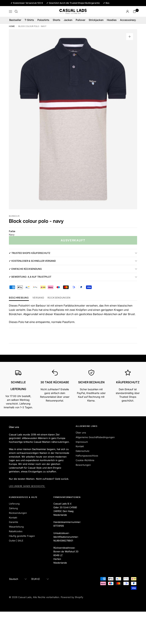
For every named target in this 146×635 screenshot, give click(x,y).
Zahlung (13, 508)
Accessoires (127, 19)
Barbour (14, 216)
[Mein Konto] (127, 11)
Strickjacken (96, 19)
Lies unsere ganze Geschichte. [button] (27, 486)
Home (12, 26)
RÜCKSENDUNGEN (59, 298)
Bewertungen (83, 464)
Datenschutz (82, 451)
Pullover (80, 19)
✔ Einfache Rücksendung (25, 268)
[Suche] (16, 11)
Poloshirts (43, 19)
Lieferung (14, 503)
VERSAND (38, 298)
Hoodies (112, 19)
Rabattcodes (15, 531)
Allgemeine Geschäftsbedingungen (95, 437)
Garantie (13, 522)
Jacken (68, 19)
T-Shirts (29, 19)
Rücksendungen (18, 512)
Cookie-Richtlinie (85, 460)
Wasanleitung (16, 526)
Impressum (82, 441)
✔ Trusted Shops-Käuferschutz (29, 253)
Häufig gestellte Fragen (22, 535)
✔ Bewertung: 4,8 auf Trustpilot (30, 276)
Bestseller (15, 19)
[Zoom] (129, 36)
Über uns (81, 432)
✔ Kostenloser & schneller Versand (32, 260)
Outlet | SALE (16, 540)
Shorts (56, 19)
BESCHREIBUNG (19, 298)
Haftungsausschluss (87, 455)
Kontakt (80, 446)
